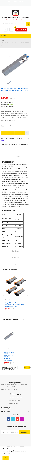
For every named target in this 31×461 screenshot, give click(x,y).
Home (2, 40)
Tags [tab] (15, 264)
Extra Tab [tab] (15, 258)
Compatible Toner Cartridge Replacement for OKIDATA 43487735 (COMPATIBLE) (9, 356)
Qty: (2, 126)
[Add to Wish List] (27, 133)
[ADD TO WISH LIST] (20, 307)
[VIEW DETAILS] (17, 307)
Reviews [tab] (15, 251)
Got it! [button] (5, 458)
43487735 (7, 144)
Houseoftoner (9, 102)
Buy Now (19, 133)
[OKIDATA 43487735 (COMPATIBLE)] (9, 82)
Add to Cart (7, 133)
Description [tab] (15, 157)
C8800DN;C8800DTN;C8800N (19, 144)
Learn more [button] (6, 453)
